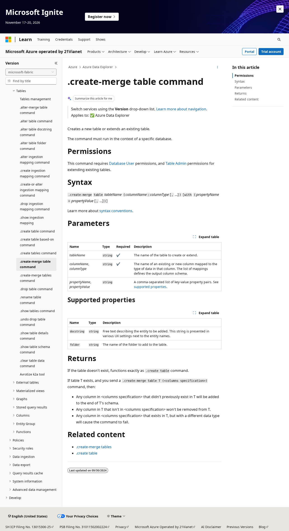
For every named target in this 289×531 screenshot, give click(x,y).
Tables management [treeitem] (35, 99)
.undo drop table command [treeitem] (32, 322)
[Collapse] (56, 63)
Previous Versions (240, 527)
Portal (249, 51)
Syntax (240, 81)
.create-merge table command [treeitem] (35, 264)
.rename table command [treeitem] (30, 300)
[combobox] (30, 72)
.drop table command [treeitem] (36, 289)
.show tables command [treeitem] (37, 311)
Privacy (120, 527)
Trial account (271, 51)
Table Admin (175, 163)
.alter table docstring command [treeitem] (36, 132)
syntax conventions (115, 210)
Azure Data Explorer (98, 67)
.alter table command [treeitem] (36, 121)
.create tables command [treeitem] (38, 253)
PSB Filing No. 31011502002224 (83, 527)
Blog (262, 527)
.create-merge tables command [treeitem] (35, 278)
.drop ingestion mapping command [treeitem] (35, 206)
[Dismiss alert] (280, 9)
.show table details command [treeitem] (34, 336)
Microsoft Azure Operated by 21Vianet (164, 527)
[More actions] (217, 67)
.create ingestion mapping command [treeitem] (35, 173)
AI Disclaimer (211, 527)
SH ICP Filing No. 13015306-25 (28, 527)
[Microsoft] (8, 39)
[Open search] (279, 39)
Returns (241, 93)
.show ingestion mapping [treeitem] (32, 220)
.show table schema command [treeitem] (35, 350)
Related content (247, 99)
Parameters (243, 87)
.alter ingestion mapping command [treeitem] (35, 160)
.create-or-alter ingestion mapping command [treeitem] (34, 189)
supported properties (150, 287)
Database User (121, 163)
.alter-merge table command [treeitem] (33, 110)
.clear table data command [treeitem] (32, 363)
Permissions (244, 75)
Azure (72, 67)
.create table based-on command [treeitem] (37, 242)
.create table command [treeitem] (37, 231)
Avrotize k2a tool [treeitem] (32, 374)
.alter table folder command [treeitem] (33, 146)
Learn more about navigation (181, 109)
